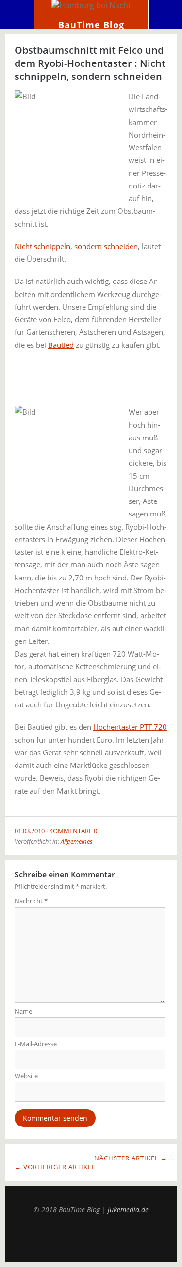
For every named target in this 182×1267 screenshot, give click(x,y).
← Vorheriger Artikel (55, 1166)
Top (91, 1238)
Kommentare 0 (73, 831)
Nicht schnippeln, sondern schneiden (76, 246)
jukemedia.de (128, 1209)
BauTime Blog (91, 25)
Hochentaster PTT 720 (130, 727)
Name (23, 1011)
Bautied (61, 345)
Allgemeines (77, 841)
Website (26, 1075)
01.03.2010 (30, 831)
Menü (17, 14)
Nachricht (31, 900)
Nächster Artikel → (130, 1158)
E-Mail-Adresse (36, 1043)
